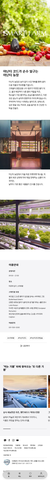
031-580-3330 (14, 327)
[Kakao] (5, 440)
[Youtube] (17, 440)
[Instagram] (13, 440)
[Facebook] (9, 440)
